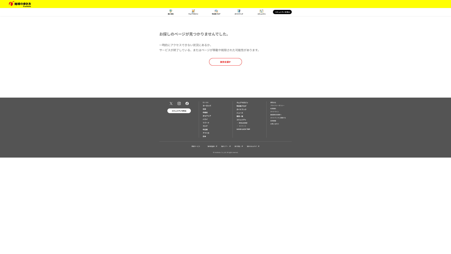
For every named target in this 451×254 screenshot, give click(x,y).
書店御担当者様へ (276, 115)
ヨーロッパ (207, 105)
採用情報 (273, 121)
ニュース (240, 113)
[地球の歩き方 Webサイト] (20, 4)
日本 (204, 136)
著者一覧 (240, 116)
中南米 (205, 112)
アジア (205, 126)
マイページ (242, 126)
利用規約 (273, 108)
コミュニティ (261, 14)
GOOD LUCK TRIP (243, 129)
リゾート (206, 122)
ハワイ (205, 119)
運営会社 (273, 102)
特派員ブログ (216, 14)
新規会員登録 (243, 123)
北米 (204, 109)
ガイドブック (239, 14)
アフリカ (206, 133)
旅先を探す (225, 61)
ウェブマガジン (193, 14)
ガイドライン (274, 112)
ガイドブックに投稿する (278, 118)
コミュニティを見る (282, 12)
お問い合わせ (274, 124)
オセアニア (207, 116)
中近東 (205, 129)
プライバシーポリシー (277, 105)
